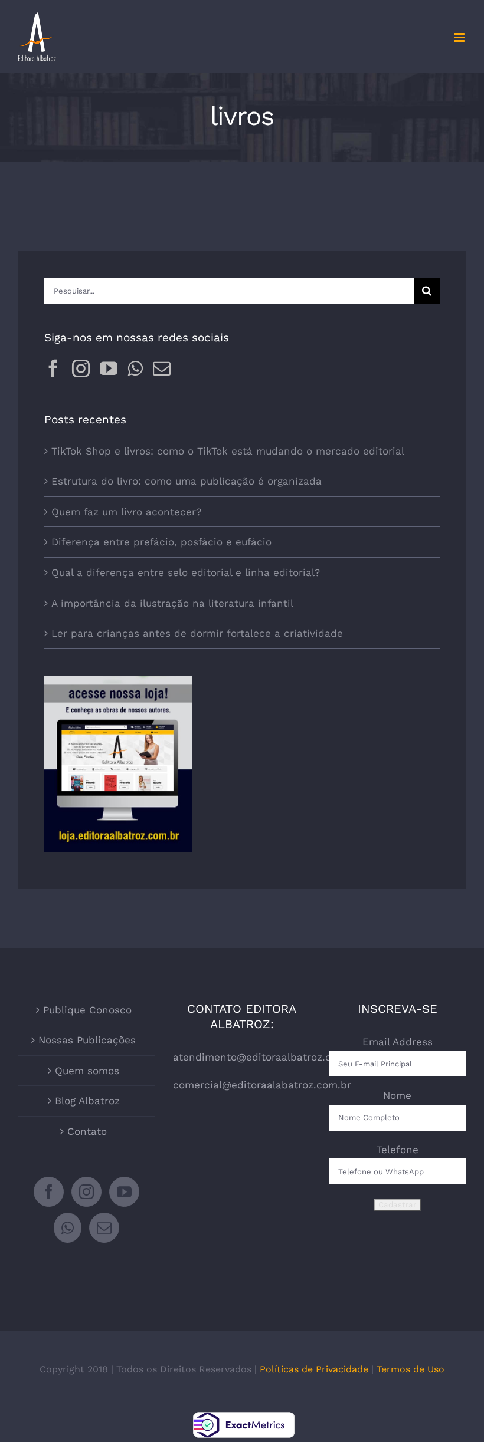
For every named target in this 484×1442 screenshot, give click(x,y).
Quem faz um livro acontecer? (126, 512)
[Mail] (162, 368)
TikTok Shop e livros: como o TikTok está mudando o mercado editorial (227, 451)
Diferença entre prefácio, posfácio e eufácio (161, 542)
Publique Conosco (87, 1010)
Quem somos (87, 1070)
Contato (87, 1131)
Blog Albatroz (87, 1101)
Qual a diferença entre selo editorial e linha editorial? (185, 572)
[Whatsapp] (135, 368)
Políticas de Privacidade (314, 1369)
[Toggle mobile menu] (460, 37)
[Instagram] (81, 368)
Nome (397, 1095)
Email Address (397, 1042)
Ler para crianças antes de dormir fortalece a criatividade (197, 633)
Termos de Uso (410, 1369)
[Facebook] (53, 368)
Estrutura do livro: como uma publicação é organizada (186, 481)
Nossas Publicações (87, 1040)
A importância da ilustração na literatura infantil (172, 603)
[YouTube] (108, 368)
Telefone (397, 1149)
